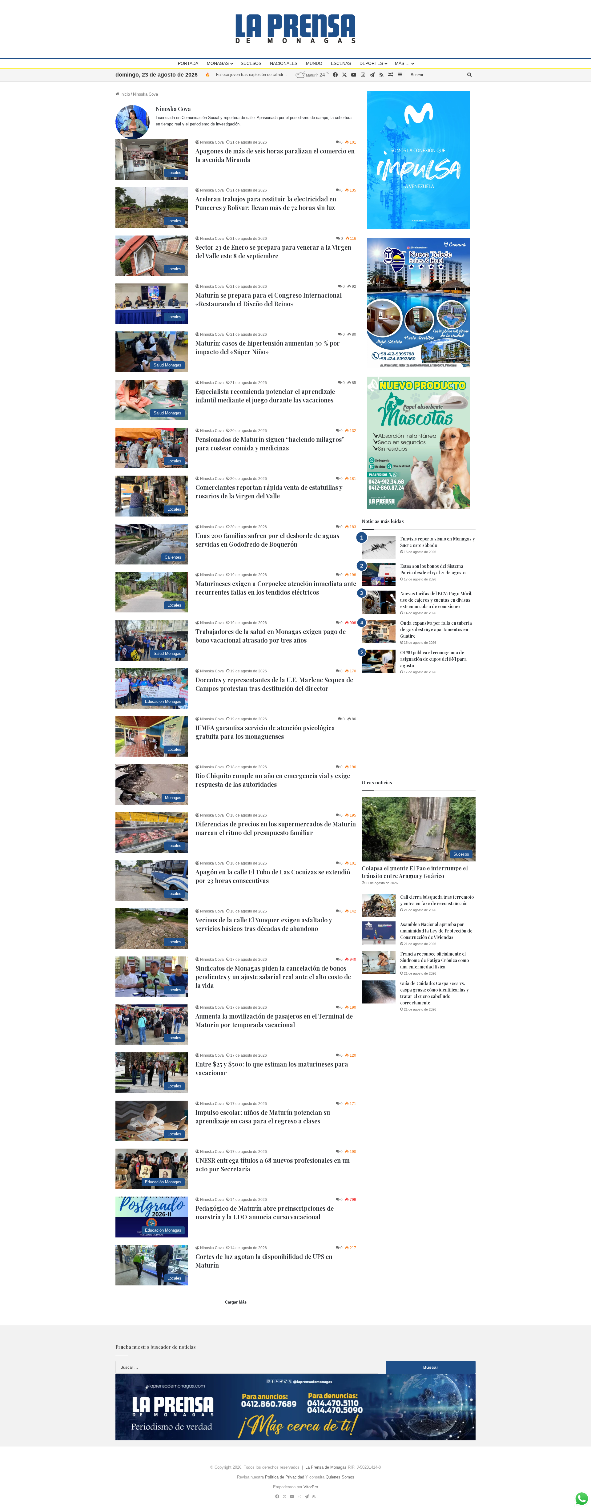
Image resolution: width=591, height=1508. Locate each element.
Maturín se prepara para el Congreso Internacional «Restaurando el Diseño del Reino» (268, 299)
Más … (402, 63)
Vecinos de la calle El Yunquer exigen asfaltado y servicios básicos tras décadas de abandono (263, 924)
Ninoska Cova (173, 109)
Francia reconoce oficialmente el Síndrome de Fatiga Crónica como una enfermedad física (434, 960)
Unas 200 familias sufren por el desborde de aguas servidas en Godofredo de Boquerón (267, 539)
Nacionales (283, 63)
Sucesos (251, 63)
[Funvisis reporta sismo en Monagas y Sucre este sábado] (379, 547)
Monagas (218, 63)
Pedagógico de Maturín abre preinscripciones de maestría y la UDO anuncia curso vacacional (264, 1212)
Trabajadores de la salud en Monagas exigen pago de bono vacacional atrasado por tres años (270, 635)
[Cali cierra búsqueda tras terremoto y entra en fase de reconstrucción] (379, 905)
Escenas (341, 63)
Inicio (124, 94)
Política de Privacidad (284, 1477)
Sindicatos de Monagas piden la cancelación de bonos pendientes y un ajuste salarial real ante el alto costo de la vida (273, 976)
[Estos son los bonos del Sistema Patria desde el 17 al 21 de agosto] (379, 574)
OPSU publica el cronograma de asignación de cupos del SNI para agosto (433, 659)
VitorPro (311, 1487)
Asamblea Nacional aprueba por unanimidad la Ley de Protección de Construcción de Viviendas (436, 930)
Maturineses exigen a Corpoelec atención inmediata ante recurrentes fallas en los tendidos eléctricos (275, 587)
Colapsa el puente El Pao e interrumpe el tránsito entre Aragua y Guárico (415, 872)
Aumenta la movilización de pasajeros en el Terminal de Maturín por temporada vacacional (274, 1020)
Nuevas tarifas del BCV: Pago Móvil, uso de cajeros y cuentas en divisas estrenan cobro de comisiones (436, 600)
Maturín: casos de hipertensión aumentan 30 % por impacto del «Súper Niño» (285, 74)
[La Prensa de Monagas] (295, 28)
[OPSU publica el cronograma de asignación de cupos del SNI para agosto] (379, 661)
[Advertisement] (419, 727)
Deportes (371, 63)
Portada (188, 63)
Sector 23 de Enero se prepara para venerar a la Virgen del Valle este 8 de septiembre (273, 251)
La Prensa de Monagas (326, 1467)
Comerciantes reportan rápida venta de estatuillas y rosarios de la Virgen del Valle (268, 491)
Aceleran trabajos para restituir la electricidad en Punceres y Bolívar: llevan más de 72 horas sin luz (265, 203)
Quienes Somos (340, 1477)
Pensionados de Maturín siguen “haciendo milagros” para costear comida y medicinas (269, 443)
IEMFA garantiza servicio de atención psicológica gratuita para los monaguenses (265, 731)
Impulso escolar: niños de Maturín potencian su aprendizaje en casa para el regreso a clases (262, 1116)
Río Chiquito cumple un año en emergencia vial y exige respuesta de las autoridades (272, 779)
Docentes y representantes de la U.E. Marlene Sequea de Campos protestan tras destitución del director (274, 683)
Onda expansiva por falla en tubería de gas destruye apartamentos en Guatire (436, 629)
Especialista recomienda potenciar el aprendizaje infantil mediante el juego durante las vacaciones (265, 395)
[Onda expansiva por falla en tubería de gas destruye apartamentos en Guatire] (379, 631)
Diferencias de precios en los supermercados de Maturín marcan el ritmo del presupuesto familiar (275, 828)
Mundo (314, 63)
